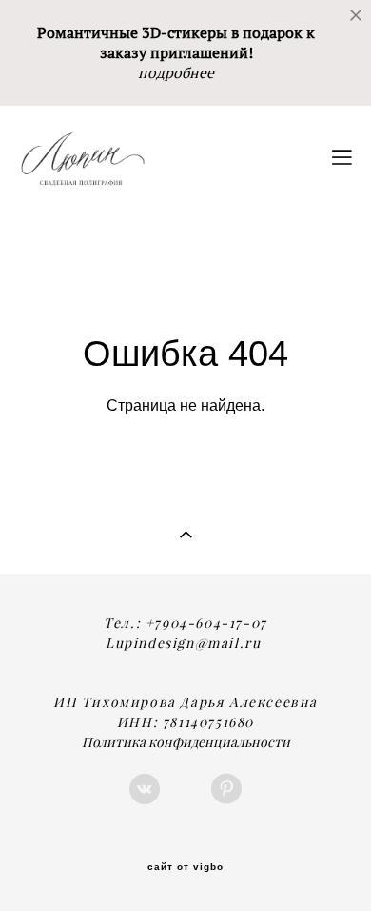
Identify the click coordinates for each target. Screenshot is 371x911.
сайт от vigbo (185, 867)
